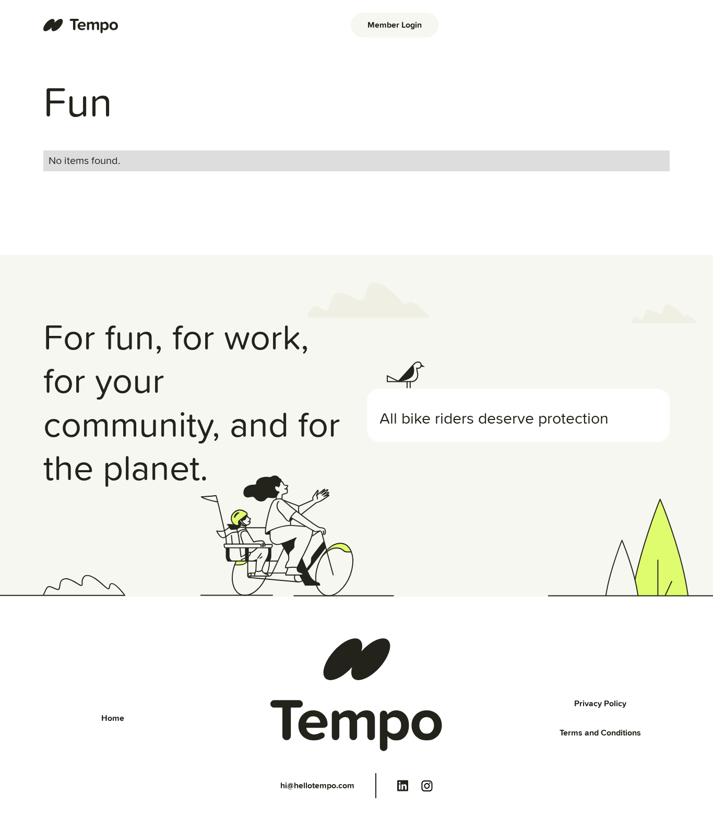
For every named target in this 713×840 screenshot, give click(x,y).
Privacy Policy (600, 703)
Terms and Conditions (600, 733)
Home (112, 718)
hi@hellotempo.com (317, 785)
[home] (81, 25)
